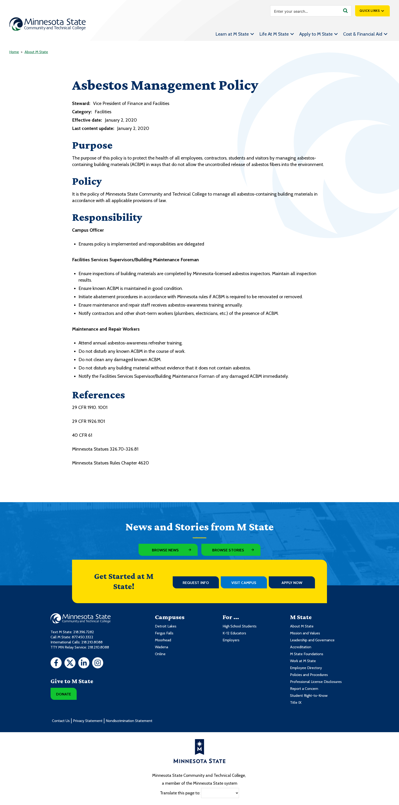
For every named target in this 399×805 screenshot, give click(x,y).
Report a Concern (304, 688)
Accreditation (300, 647)
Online (160, 654)
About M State (36, 52)
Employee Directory (306, 668)
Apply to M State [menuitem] (315, 34)
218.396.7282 (83, 632)
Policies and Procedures (309, 675)
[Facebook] (56, 663)
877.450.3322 (82, 637)
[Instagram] (97, 663)
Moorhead (163, 640)
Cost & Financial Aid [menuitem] (362, 34)
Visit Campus (243, 583)
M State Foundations (306, 654)
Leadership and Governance (312, 640)
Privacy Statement (88, 721)
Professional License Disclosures (316, 681)
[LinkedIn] (83, 663)
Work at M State (303, 661)
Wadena (161, 647)
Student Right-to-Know (309, 695)
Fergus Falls (164, 633)
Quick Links (370, 10)
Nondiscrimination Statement (129, 721)
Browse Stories (228, 550)
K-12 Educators (234, 633)
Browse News (165, 550)
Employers (231, 640)
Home (14, 52)
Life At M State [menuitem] (274, 34)
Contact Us (61, 721)
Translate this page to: (180, 793)
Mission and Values (305, 633)
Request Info (196, 583)
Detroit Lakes (165, 626)
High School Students (240, 626)
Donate (63, 694)
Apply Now (291, 583)
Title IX (295, 702)
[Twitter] (70, 663)
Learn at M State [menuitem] (232, 34)
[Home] (47, 24)
